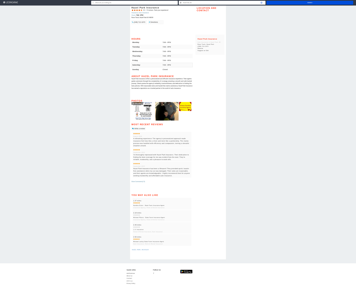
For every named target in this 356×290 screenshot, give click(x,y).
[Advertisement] (162, 30)
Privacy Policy (131, 283)
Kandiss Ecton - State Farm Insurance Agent (148, 205)
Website (200, 48)
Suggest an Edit (203, 50)
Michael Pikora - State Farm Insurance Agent (149, 217)
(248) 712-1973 (139, 22)
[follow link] (154, 273)
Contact (129, 278)
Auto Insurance (144, 13)
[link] (143, 111)
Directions (154, 22)
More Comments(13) (138, 181)
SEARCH (309, 2)
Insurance (134, 13)
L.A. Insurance (138, 229)
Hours (133, 15)
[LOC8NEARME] (10, 2)
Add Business (131, 273)
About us (129, 276)
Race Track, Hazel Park (206, 44)
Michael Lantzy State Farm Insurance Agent (148, 241)
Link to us (129, 281)
